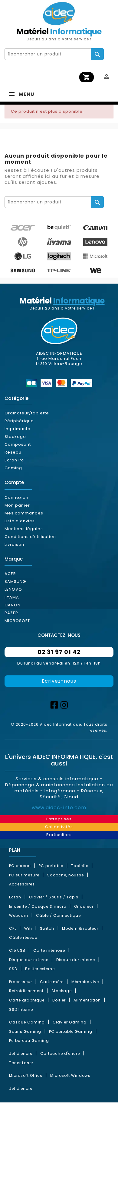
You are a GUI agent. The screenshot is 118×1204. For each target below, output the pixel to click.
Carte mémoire (49, 950)
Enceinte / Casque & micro (37, 906)
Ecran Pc (14, 460)
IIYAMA (12, 597)
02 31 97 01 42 (59, 652)
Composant (18, 444)
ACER (10, 574)
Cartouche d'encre (60, 1053)
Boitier (59, 1000)
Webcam (18, 915)
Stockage (15, 436)
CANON (13, 605)
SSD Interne (21, 1009)
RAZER (11, 613)
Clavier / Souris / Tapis (53, 897)
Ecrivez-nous (59, 680)
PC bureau (20, 865)
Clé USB (17, 950)
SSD (13, 968)
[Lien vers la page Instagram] (64, 704)
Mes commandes (24, 513)
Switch (47, 928)
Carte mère (52, 981)
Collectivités (59, 827)
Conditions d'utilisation (30, 536)
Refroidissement (26, 990)
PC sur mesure (24, 875)
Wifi (28, 928)
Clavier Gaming (70, 1022)
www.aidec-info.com (59, 807)
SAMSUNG (15, 581)
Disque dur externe (28, 959)
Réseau (13, 452)
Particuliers (59, 835)
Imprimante (18, 429)
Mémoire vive (85, 981)
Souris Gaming (25, 1031)
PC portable (51, 865)
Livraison (14, 544)
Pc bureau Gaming (29, 1040)
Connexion (16, 497)
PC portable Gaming (70, 1031)
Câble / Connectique (58, 915)
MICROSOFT (17, 621)
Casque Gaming (27, 1022)
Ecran (15, 897)
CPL (12, 928)
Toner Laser (21, 1062)
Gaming (13, 468)
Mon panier (17, 505)
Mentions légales (24, 529)
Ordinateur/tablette (27, 413)
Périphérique (19, 421)
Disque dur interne (75, 959)
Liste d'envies (20, 521)
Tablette (79, 865)
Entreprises (59, 819)
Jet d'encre (20, 1053)
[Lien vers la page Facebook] (54, 704)
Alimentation (87, 1000)
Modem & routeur (80, 928)
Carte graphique (26, 1000)
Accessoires (22, 884)
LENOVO (13, 589)
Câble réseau (23, 937)
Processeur (20, 981)
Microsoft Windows (70, 1075)
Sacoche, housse (65, 875)
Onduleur (83, 906)
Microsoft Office (25, 1075)
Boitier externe (40, 968)
